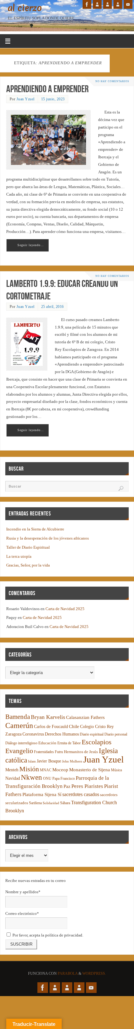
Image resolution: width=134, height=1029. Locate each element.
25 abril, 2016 (52, 306)
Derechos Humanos (62, 734)
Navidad (12, 778)
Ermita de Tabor (69, 743)
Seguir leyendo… (30, 245)
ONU (47, 779)
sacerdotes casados (80, 794)
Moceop (60, 769)
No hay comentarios (112, 81)
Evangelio (19, 751)
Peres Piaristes (87, 786)
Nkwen (31, 777)
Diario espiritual (91, 734)
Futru (59, 752)
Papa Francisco (63, 779)
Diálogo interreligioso (21, 743)
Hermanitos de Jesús (81, 751)
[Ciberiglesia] (117, 4)
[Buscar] (121, 488)
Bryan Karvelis (48, 717)
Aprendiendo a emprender (47, 89)
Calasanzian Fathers (85, 717)
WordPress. (94, 973)
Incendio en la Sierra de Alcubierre (35, 529)
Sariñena (35, 803)
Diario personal (115, 734)
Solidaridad (51, 803)
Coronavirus (33, 734)
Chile (74, 726)
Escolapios (97, 742)
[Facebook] (87, 4)
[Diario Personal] (97, 4)
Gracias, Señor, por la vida (28, 565)
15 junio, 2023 (53, 99)
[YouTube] (128, 4)
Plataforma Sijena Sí (41, 794)
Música (116, 770)
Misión (29, 769)
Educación (47, 743)
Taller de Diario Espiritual (28, 547)
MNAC (45, 770)
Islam (32, 761)
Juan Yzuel (26, 99)
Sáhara (65, 803)
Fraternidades (44, 752)
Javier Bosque (49, 761)
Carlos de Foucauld (51, 726)
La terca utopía (18, 556)
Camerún (19, 725)
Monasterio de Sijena (89, 769)
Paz (67, 786)
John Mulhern (72, 761)
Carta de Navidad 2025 (64, 609)
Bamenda (17, 716)
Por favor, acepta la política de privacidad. (47, 935)
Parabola (68, 973)
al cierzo (25, 8)
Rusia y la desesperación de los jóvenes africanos (47, 538)
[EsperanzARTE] (107, 4)
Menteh (11, 770)
